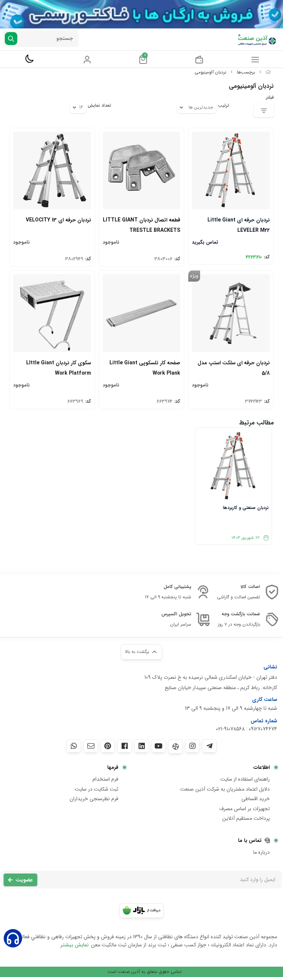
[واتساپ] (73, 746)
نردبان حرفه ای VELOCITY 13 (58, 220)
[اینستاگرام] (192, 746)
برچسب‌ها (246, 72)
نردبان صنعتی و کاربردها (246, 507)
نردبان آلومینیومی (210, 72)
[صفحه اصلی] (268, 72)
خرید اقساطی (255, 799)
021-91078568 (230, 729)
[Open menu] (255, 59)
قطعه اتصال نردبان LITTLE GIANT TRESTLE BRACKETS (141, 224)
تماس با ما (250, 840)
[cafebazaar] (141, 910)
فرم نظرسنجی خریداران (94, 799)
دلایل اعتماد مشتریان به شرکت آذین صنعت (225, 789)
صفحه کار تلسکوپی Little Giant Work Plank (144, 367)
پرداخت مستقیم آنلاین (246, 818)
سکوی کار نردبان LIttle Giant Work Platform (58, 367)
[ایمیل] (90, 746)
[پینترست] (107, 746)
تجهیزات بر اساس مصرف (244, 809)
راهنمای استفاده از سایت (245, 779)
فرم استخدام (105, 779)
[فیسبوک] (124, 746)
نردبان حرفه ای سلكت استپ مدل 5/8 (234, 367)
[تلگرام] (209, 746)
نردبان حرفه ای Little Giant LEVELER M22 (238, 224)
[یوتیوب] (158, 746)
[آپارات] (175, 746)
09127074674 (263, 729)
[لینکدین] (141, 746)
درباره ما (261, 852)
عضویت (24, 880)
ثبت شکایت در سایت (96, 789)
